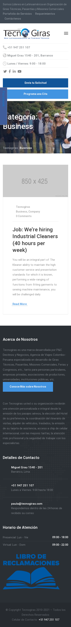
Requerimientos (45, 13)
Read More (19, 304)
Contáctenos (13, 18)
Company (34, 211)
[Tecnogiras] (26, 33)
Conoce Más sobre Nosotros (28, 386)
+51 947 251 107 (48, 619)
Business (21, 211)
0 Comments (23, 216)
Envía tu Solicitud (36, 82)
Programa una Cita (35, 93)
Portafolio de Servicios (17, 13)
